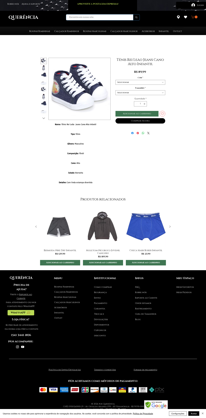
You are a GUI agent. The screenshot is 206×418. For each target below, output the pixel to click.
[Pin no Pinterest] (137, 133)
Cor (140, 78)
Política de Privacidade (143, 413)
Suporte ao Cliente (146, 297)
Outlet (58, 317)
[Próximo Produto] (170, 226)
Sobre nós (141, 292)
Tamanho (140, 88)
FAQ (137, 287)
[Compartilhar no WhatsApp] (143, 133)
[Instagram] (17, 347)
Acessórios (60, 307)
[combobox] (140, 82)
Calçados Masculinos (64, 302)
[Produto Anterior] (36, 226)
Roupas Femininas (64, 286)
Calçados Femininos (64, 292)
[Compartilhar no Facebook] (132, 133)
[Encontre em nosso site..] (136, 17)
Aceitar (194, 413)
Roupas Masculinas (64, 297)
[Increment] (144, 103)
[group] (103, 236)
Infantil (59, 312)
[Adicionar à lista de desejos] (162, 114)
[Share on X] (148, 133)
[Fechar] (202, 413)
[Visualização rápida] (60, 227)
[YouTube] (23, 347)
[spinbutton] (140, 103)
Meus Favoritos (185, 287)
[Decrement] (136, 103)
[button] (194, 17)
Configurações (177, 413)
